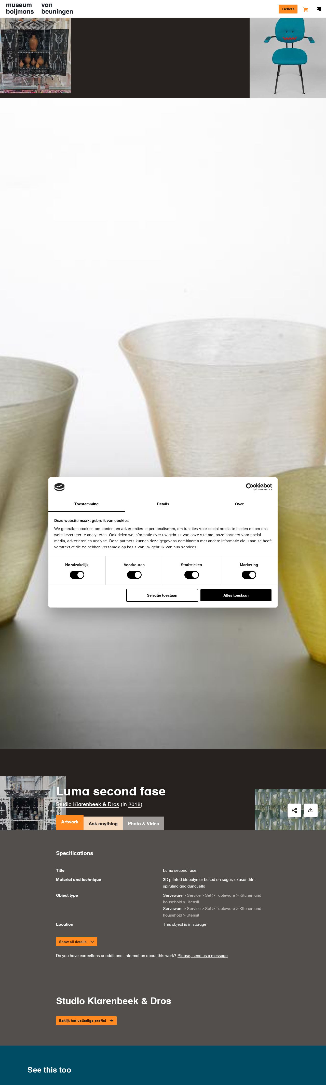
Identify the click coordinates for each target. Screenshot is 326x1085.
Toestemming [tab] (86, 504)
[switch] (134, 575)
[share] (294, 810)
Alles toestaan (236, 595)
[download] (311, 810)
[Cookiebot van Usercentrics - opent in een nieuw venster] (249, 487)
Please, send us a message (203, 956)
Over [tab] (239, 504)
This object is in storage (184, 925)
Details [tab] (163, 504)
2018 (134, 804)
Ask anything (103, 824)
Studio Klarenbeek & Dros (87, 804)
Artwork (69, 822)
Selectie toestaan (162, 595)
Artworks (28, 29)
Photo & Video (143, 824)
